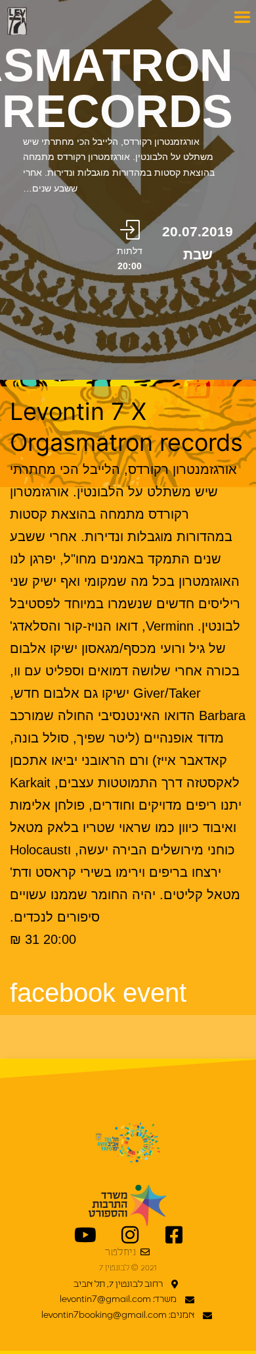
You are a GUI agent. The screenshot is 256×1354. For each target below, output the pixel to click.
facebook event (98, 992)
